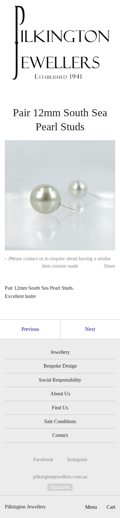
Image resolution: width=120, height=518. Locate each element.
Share (109, 266)
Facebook (43, 459)
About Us (60, 393)
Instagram (77, 459)
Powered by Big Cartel (60, 487)
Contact (60, 435)
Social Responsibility (60, 380)
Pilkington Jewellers (25, 506)
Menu (91, 507)
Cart (111, 507)
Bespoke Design (60, 366)
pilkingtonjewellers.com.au (60, 476)
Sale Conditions (60, 421)
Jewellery (60, 352)
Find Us (60, 407)
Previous (30, 329)
